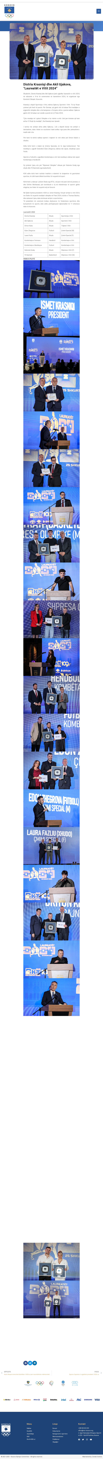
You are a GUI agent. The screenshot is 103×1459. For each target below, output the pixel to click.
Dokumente (56, 1431)
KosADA (29, 1431)
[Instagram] (87, 1439)
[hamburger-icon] (98, 11)
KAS (28, 1436)
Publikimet (56, 1439)
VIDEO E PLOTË (29, 259)
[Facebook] (79, 1439)
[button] (25, 1363)
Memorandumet (58, 1436)
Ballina (29, 1428)
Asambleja (30, 1434)
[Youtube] (91, 1439)
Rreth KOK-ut (31, 1439)
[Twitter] (83, 1439)
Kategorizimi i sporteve (60, 1434)
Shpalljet (55, 1442)
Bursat (55, 1428)
